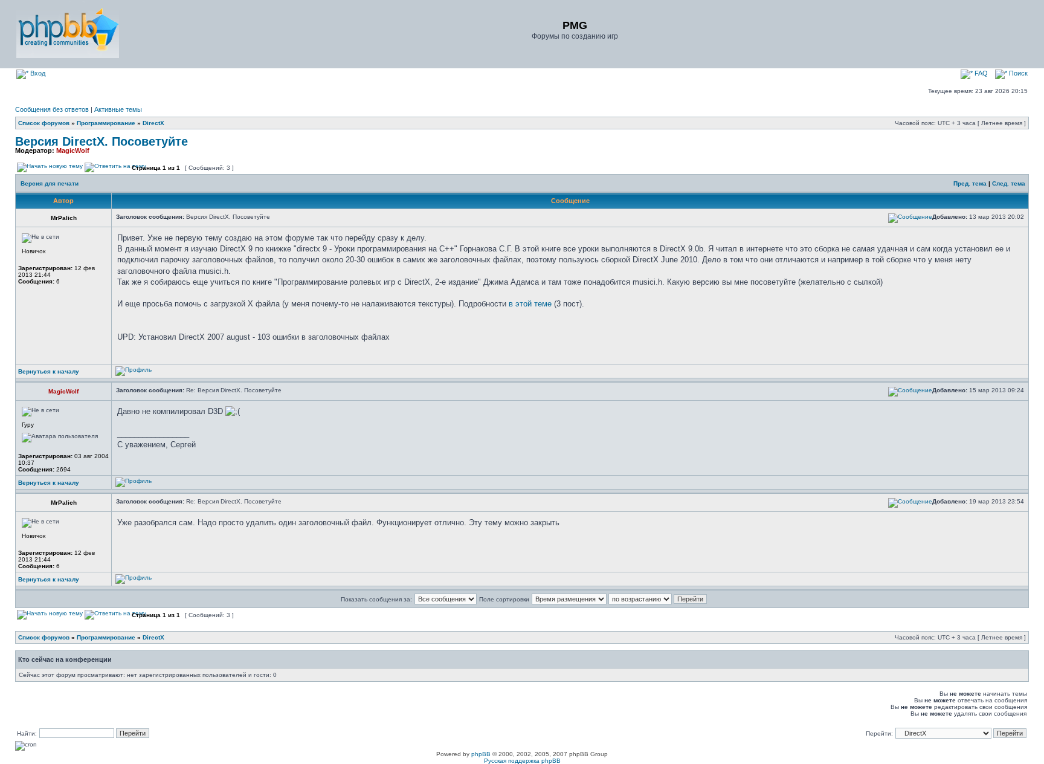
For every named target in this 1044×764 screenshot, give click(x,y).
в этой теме (530, 303)
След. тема (1008, 183)
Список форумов (43, 123)
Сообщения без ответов (52, 109)
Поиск (1017, 73)
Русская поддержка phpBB (522, 760)
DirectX (153, 123)
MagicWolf (72, 150)
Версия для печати (50, 183)
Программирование (106, 123)
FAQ (980, 73)
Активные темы (118, 109)
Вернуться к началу (48, 371)
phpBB (481, 754)
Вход (36, 73)
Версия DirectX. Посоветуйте (101, 141)
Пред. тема (970, 183)
